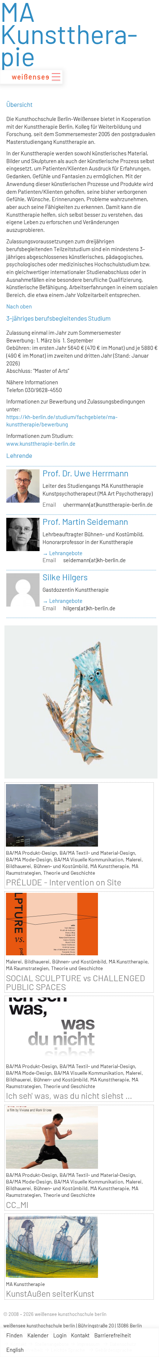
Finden (14, 1335)
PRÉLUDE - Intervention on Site (63, 882)
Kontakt (80, 1335)
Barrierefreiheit (112, 1335)
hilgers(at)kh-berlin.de (89, 608)
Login (60, 1335)
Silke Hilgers (65, 577)
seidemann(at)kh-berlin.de (94, 560)
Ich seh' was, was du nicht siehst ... (69, 1095)
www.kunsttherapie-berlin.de (40, 443)
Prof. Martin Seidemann (85, 521)
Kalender (37, 1335)
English (15, 1349)
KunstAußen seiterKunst (50, 1293)
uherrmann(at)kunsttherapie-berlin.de (108, 504)
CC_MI (17, 1204)
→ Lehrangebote (62, 553)
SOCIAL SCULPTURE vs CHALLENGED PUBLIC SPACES (75, 982)
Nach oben (19, 306)
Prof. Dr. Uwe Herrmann (85, 473)
